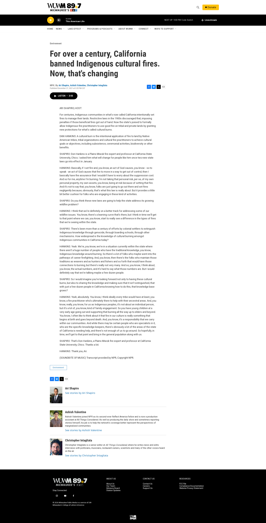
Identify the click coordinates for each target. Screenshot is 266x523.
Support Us (148, 488)
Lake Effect (74, 29)
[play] (50, 20)
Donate (212, 7)
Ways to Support (164, 29)
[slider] (63, 20)
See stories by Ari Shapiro (80, 393)
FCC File (182, 484)
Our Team (110, 486)
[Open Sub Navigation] (64, 29)
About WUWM (125, 29)
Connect (144, 29)
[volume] (59, 20)
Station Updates (113, 490)
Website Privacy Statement (191, 488)
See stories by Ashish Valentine (83, 430)
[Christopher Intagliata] (56, 447)
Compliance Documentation (191, 486)
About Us (110, 484)
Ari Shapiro (64, 85)
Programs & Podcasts (99, 29)
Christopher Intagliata (97, 85)
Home (50, 29)
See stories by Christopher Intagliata (86, 455)
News (59, 29)
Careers (146, 486)
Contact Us (147, 484)
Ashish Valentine (78, 85)
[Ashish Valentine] (56, 418)
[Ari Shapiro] (56, 395)
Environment (56, 43)
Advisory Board (113, 488)
